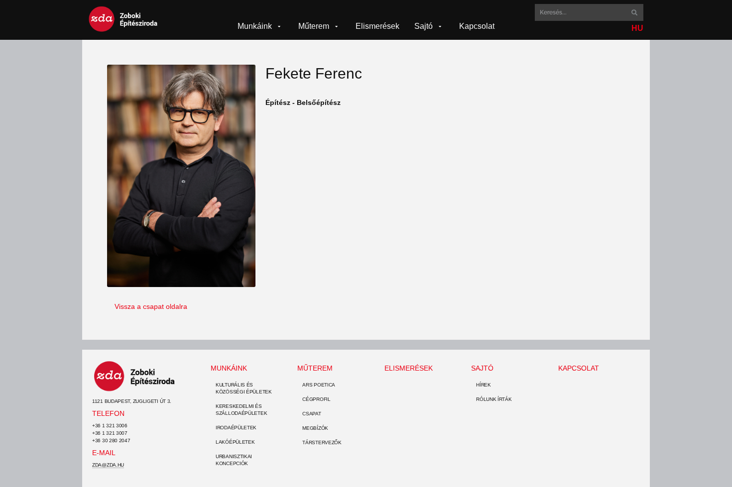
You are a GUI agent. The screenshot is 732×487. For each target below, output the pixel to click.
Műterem (315, 368)
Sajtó (482, 368)
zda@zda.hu (108, 465)
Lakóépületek (235, 442)
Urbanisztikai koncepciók (234, 460)
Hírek (483, 385)
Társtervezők (321, 442)
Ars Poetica (318, 385)
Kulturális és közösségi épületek (244, 388)
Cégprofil (316, 399)
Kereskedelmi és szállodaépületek (241, 409)
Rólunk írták (493, 399)
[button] (260, 26)
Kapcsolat (578, 368)
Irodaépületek (236, 427)
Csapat (311, 413)
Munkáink (229, 368)
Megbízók (315, 428)
